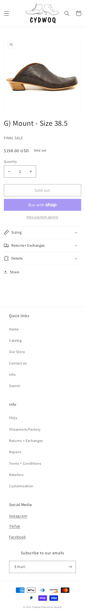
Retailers (16, 474)
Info (12, 374)
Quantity (10, 161)
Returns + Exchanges (26, 440)
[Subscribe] (70, 567)
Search (14, 385)
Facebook (17, 536)
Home (14, 329)
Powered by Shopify (51, 607)
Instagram (18, 515)
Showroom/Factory (25, 429)
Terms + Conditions (25, 463)
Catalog (15, 340)
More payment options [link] (42, 217)
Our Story (17, 351)
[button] (6, 13)
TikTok (14, 526)
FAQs (13, 417)
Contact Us (18, 363)
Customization (21, 486)
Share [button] (14, 272)
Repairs (15, 452)
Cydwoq (36, 607)
